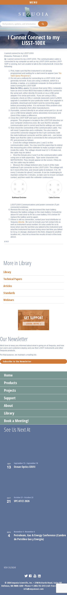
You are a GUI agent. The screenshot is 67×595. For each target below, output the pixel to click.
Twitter (26, 575)
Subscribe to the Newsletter (17, 361)
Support (10, 397)
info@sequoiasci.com (34, 588)
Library (7, 272)
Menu (34, 2)
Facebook (30, 575)
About (8, 405)
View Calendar (10, 567)
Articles (7, 286)
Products (10, 382)
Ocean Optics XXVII (24, 467)
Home (8, 375)
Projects (10, 390)
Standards (9, 293)
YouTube (35, 575)
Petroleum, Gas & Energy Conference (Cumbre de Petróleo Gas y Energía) (40, 537)
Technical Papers (12, 279)
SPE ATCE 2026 (21, 501)
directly (21, 222)
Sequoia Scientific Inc (33, 12)
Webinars (8, 300)
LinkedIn (39, 575)
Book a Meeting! (16, 420)
